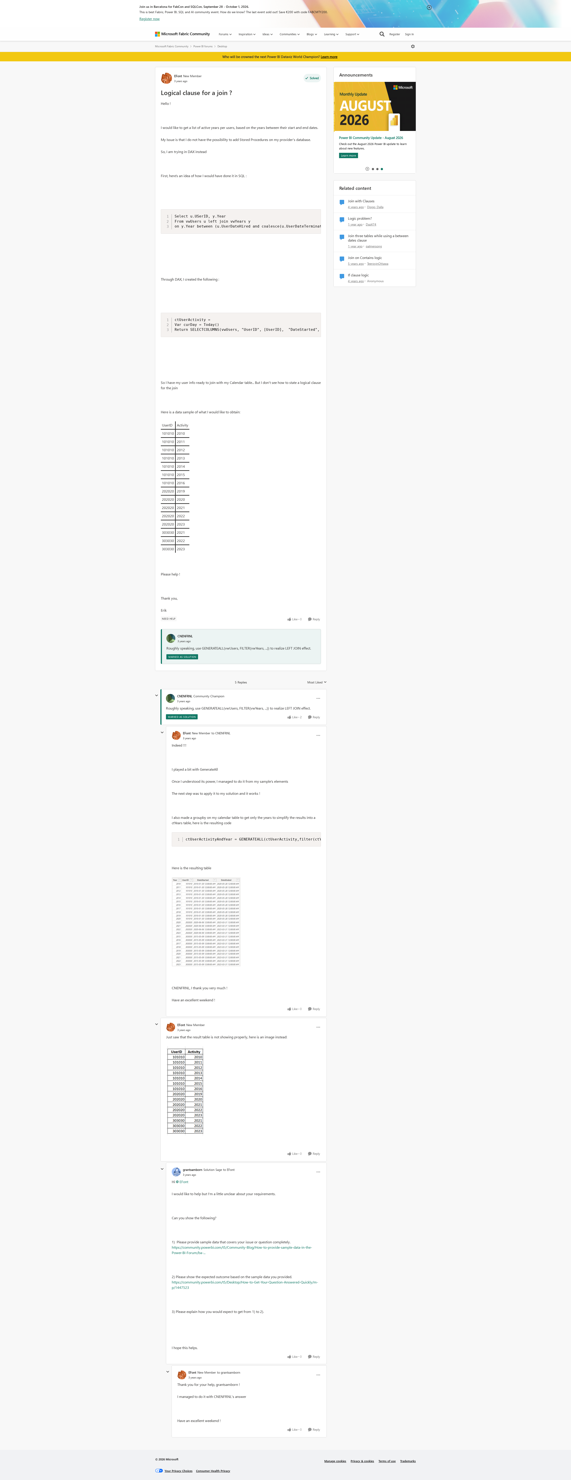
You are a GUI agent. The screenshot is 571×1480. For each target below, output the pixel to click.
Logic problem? (360, 218)
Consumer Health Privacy (213, 1471)
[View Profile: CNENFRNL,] (170, 638)
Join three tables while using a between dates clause (378, 238)
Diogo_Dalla (375, 207)
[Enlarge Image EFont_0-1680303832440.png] (206, 922)
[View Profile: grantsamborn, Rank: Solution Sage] (176, 1171)
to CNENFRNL (220, 733)
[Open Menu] (413, 46)
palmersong (374, 246)
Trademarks (408, 1461)
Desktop (222, 46)
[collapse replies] (156, 695)
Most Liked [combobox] (317, 682)
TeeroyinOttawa (377, 263)
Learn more (329, 56)
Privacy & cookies (362, 1461)
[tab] (372, 169)
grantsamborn (192, 1169)
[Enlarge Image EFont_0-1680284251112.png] (185, 1090)
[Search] (382, 34)
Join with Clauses (361, 201)
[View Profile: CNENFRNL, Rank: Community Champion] (170, 698)
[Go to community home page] (182, 34)
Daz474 (371, 224)
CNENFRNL (185, 636)
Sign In (409, 34)
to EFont (229, 1169)
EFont (178, 76)
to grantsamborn (228, 1372)
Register (394, 34)
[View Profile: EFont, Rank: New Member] (166, 78)
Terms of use (387, 1461)
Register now (149, 18)
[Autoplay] (367, 169)
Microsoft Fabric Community (171, 46)
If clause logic (358, 275)
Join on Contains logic (365, 257)
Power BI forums (203, 46)
